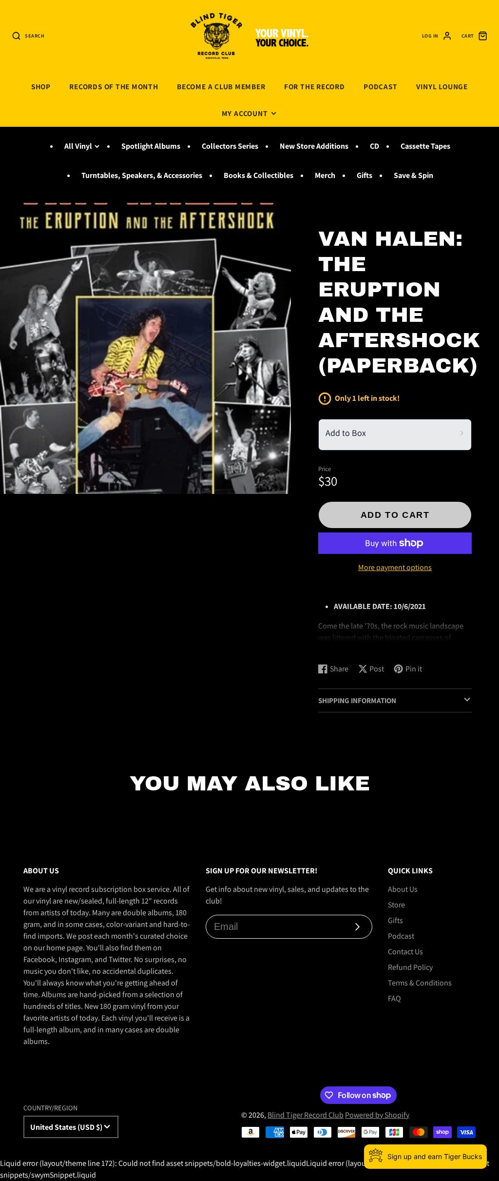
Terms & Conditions (420, 983)
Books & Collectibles (258, 175)
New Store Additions (314, 146)
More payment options (395, 567)
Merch (325, 175)
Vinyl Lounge (442, 86)
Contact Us (405, 951)
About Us (403, 889)
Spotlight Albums (150, 146)
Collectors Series (230, 146)
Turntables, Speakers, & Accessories (141, 175)
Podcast (380, 86)
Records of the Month (113, 86)
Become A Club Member (221, 86)
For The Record (314, 86)
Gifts (364, 175)
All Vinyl (78, 146)
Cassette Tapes (425, 146)
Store (396, 905)
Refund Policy (410, 967)
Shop (41, 86)
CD (374, 146)
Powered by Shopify (377, 1115)
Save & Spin (413, 175)
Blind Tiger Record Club (306, 1115)
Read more (337, 646)
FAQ (394, 998)
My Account (245, 113)
